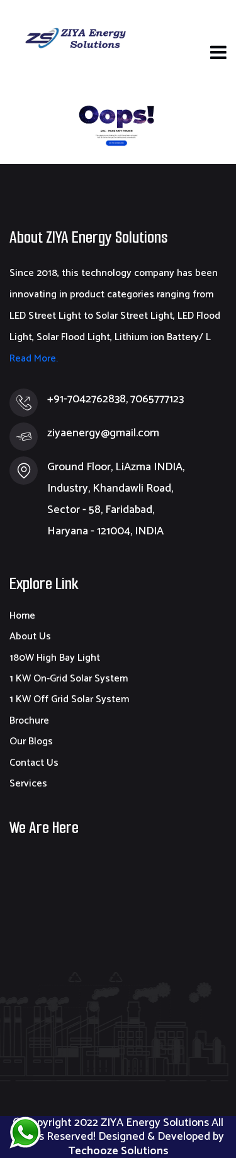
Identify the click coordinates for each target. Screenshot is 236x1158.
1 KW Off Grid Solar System (69, 699)
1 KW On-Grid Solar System (68, 678)
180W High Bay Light (54, 657)
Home (22, 615)
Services (28, 783)
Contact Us (34, 762)
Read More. (33, 358)
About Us (30, 636)
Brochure (29, 720)
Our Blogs (31, 741)
